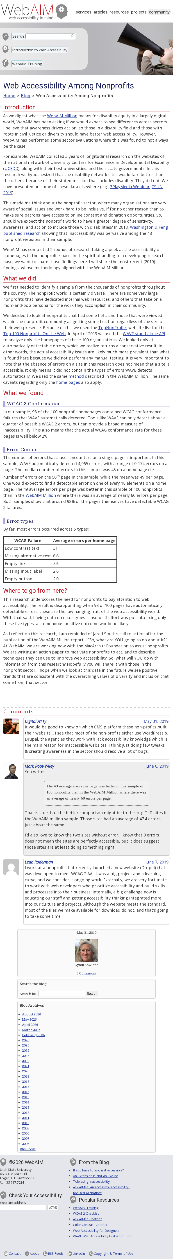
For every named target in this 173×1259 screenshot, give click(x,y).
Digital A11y (35, 721)
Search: (18, 36)
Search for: (28, 993)
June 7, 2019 (157, 862)
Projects (139, 12)
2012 (25, 1113)
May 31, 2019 (156, 721)
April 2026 (30, 1025)
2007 (25, 1139)
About (34, 1253)
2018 (25, 1082)
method (76, 376)
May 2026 (29, 1019)
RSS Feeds (28, 1149)
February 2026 (33, 1035)
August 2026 (31, 1014)
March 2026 (31, 1030)
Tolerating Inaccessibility (91, 1181)
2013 (25, 1107)
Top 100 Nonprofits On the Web (34, 333)
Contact (15, 1253)
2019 (25, 1076)
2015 (25, 1097)
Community (159, 12)
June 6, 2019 (157, 766)
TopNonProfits (112, 327)
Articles (100, 12)
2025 (25, 1045)
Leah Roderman (39, 862)
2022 (25, 1061)
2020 (25, 1071)
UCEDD (11, 168)
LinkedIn (79, 1253)
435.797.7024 (14, 1182)
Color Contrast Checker (90, 1225)
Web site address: (13, 1202)
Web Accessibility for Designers (96, 1230)
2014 (25, 1102)
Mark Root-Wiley (39, 766)
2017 (25, 1087)
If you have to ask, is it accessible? (98, 1170)
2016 (25, 1092)
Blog (26, 95)
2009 (25, 1128)
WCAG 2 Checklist (86, 1213)
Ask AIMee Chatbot (87, 1219)
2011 (25, 1118)
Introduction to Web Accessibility (39, 49)
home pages (68, 382)
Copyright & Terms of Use (113, 1253)
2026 (25, 1040)
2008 (25, 1133)
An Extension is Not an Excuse (95, 1176)
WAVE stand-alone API (144, 333)
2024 (25, 1051)
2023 (25, 1056)
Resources (119, 12)
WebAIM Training (27, 63)
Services (83, 12)
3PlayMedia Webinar (130, 186)
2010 (25, 1123)
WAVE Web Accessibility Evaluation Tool (102, 1236)
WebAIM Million (62, 115)
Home (9, 95)
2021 (25, 1066)
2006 (25, 1144)
